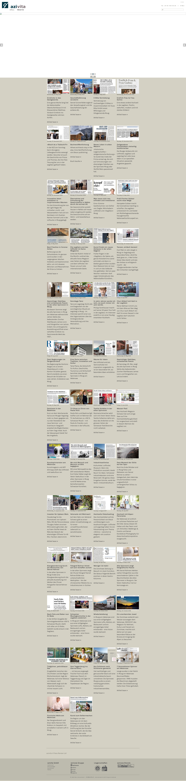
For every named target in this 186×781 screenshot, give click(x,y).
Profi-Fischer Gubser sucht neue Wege (125, 200)
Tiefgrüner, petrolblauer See (57, 667)
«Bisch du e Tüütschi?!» (57, 145)
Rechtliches (50, 768)
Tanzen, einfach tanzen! (127, 247)
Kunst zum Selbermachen (81, 716)
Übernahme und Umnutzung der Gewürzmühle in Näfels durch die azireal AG (80, 201)
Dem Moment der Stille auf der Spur (126, 463)
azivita (49, 753)
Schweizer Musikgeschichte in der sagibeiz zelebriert (80, 616)
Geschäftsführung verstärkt (78, 99)
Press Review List (60, 753)
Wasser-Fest (122, 408)
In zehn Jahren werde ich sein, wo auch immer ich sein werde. (104, 303)
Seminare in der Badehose (54, 409)
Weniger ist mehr (101, 566)
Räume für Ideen (101, 359)
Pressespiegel (51, 766)
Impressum (50, 765)
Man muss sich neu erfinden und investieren (104, 200)
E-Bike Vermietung (101, 98)
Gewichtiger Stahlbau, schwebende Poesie (126, 360)
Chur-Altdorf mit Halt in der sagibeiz (127, 302)
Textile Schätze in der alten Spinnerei (103, 409)
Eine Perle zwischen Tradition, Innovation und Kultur (81, 361)
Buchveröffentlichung (79, 145)
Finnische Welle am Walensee (55, 716)
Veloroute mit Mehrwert (80, 514)
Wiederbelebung (101, 614)
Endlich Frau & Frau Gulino (125, 99)
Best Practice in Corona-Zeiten (57, 248)
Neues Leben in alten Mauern (103, 145)
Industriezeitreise (101, 462)
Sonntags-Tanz (76, 301)
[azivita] (13, 5)
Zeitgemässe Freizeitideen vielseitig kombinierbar (126, 146)
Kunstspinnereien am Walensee (56, 463)
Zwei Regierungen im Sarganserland (56, 360)
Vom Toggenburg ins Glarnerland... (79, 667)
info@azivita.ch (90, 777)
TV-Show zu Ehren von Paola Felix (79, 409)
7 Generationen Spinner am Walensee (127, 667)
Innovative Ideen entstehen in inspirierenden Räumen (57, 200)
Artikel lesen (52, 122)
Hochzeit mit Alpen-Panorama (125, 515)
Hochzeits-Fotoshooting (104, 514)
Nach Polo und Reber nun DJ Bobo (58, 615)
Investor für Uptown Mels (57, 514)
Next (184, 45)
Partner (49, 769)
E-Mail (182, 5)
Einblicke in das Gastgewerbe (54, 99)
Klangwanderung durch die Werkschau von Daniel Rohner (57, 568)
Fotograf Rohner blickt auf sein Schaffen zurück (81, 567)
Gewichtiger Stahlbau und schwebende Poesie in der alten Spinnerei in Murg (57, 304)
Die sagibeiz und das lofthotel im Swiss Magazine (79, 249)
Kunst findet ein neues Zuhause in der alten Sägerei (103, 249)
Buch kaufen (75, 161)
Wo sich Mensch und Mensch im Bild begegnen (79, 464)
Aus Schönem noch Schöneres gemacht (102, 667)
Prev (1, 45)
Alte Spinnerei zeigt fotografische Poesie (125, 567)
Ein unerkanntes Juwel (126, 614)
